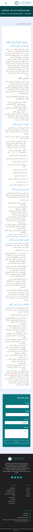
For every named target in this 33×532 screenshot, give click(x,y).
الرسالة (26, 427)
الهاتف (27, 411)
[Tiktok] (15, 477)
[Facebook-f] (21, 477)
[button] (6, 3)
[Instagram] (18, 477)
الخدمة (26, 419)
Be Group (17, 530)
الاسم (27, 403)
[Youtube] (12, 477)
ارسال (16, 441)
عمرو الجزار (13, 375)
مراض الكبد (17, 49)
